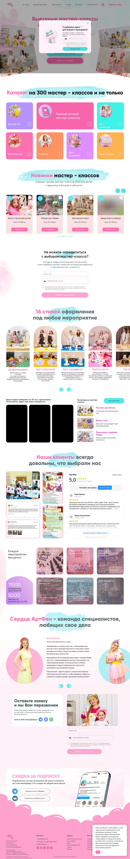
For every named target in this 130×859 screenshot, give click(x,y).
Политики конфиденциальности (78, 45)
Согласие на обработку (80, 42)
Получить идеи (75, 49)
